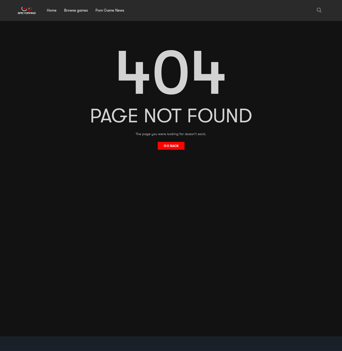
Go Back (171, 146)
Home (52, 10)
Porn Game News (109, 10)
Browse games (76, 10)
